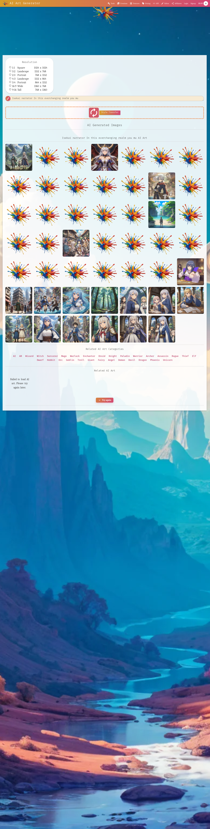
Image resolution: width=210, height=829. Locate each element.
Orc (61, 360)
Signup (193, 3)
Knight (113, 356)
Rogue (175, 356)
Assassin (163, 356)
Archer (150, 356)
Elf (194, 356)
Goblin (70, 360)
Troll (81, 360)
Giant (91, 360)
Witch (40, 356)
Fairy (101, 360)
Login (186, 3)
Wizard (29, 356)
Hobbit (51, 360)
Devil (131, 360)
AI (14, 356)
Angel (111, 360)
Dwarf (40, 360)
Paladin (125, 356)
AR (20, 356)
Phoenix (155, 360)
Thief (185, 356)
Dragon (143, 360)
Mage (64, 356)
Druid (102, 356)
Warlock (75, 356)
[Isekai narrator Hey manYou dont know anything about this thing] (104, 329)
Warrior (138, 356)
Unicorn (167, 360)
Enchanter (89, 356)
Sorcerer (52, 356)
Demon (121, 360)
